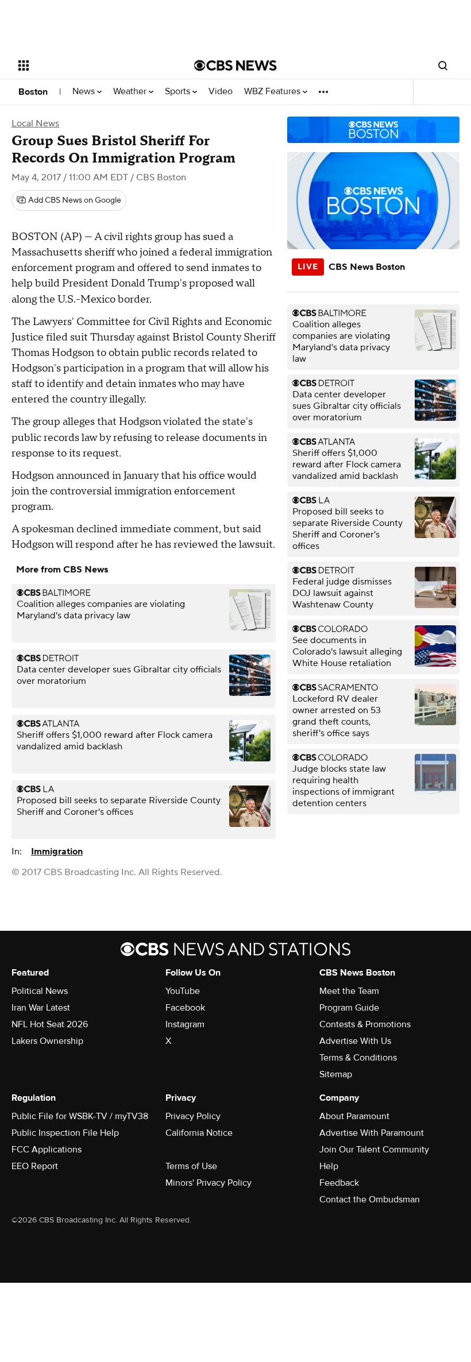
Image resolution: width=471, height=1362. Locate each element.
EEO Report (34, 1166)
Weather (131, 91)
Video (221, 91)
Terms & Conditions (358, 1057)
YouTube (182, 991)
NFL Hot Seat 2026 (49, 1024)
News (84, 91)
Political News (39, 991)
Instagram (184, 1024)
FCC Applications (46, 1149)
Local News (35, 123)
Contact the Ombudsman (369, 1199)
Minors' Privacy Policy (208, 1182)
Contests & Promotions (365, 1024)
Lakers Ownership (47, 1041)
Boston (33, 92)
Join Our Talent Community (374, 1149)
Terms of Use (191, 1166)
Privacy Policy (193, 1116)
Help (328, 1166)
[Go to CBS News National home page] (235, 65)
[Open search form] (443, 65)
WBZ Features (273, 91)
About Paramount (354, 1116)
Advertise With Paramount (371, 1132)
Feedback (339, 1182)
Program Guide (349, 1007)
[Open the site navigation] (90, 65)
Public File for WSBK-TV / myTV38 (79, 1116)
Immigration (57, 851)
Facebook (185, 1007)
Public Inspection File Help (65, 1132)
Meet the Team (349, 991)
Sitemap (335, 1074)
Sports (178, 91)
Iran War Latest (40, 1007)
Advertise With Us (355, 1041)
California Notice (199, 1132)
